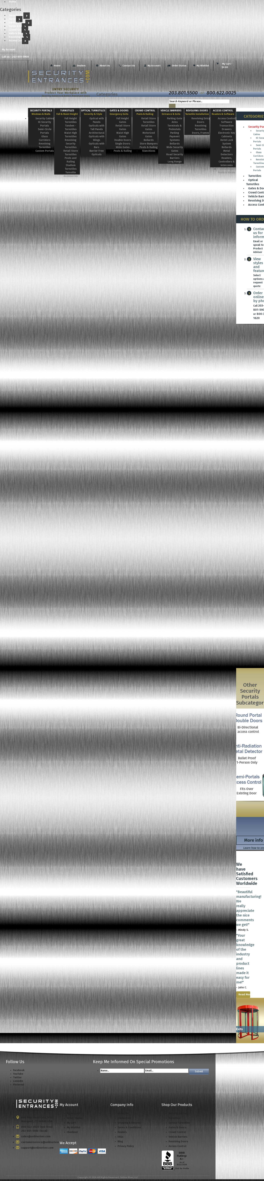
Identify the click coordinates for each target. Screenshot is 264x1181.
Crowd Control (17, 29)
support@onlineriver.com (37, 1147)
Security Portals (18, 15)
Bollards (149, 140)
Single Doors (122, 143)
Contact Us (128, 65)
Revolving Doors (18, 37)
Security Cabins (44, 118)
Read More (244, 994)
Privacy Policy (126, 1146)
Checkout (72, 1132)
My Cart (71, 1122)
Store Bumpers (149, 143)
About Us (104, 65)
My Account (8, 49)
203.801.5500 (183, 93)
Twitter (17, 1077)
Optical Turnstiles (19, 22)
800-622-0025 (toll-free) (37, 1126)
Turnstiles (15, 19)
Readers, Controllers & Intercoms (227, 162)
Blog (120, 1141)
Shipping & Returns (129, 1122)
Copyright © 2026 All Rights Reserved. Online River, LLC (107, 1177)
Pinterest (18, 1084)
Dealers (81, 65)
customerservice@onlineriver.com (43, 1142)
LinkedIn (18, 1081)
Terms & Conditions (129, 1127)
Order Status (178, 65)
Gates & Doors (17, 26)
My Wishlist (202, 65)
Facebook (18, 1070)
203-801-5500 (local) (34, 1130)
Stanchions (148, 150)
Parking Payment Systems (175, 136)
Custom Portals (44, 150)
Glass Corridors (258, 154)
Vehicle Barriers (18, 33)
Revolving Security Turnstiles (71, 144)
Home (57, 65)
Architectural (96, 132)
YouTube (18, 1073)
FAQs (120, 1136)
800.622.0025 (221, 93)
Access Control (18, 40)
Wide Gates (122, 147)
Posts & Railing (123, 150)
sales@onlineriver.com (35, 1136)
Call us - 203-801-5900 (15, 56)
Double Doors (122, 140)
